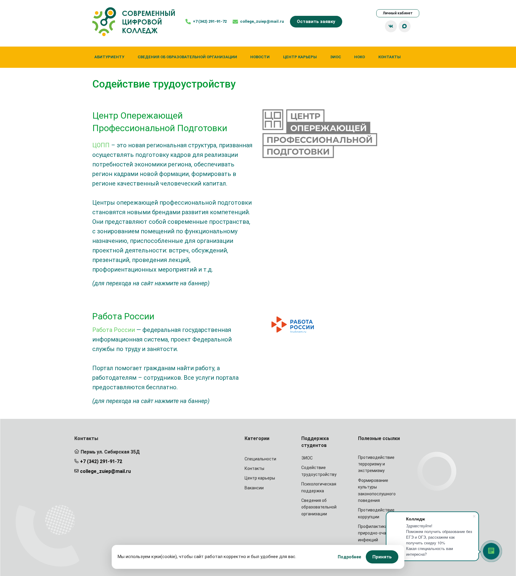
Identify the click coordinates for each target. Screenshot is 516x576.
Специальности (260, 458)
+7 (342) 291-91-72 (101, 461)
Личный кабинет (398, 13)
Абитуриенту (109, 57)
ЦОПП (101, 145)
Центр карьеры (300, 57)
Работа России (113, 329)
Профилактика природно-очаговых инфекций (378, 533)
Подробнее (349, 556)
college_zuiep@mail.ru (105, 471)
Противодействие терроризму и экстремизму (376, 464)
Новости (260, 57)
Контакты (389, 57)
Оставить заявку (316, 21)
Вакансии (254, 487)
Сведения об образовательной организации (187, 57)
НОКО (359, 57)
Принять (382, 557)
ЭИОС (335, 57)
